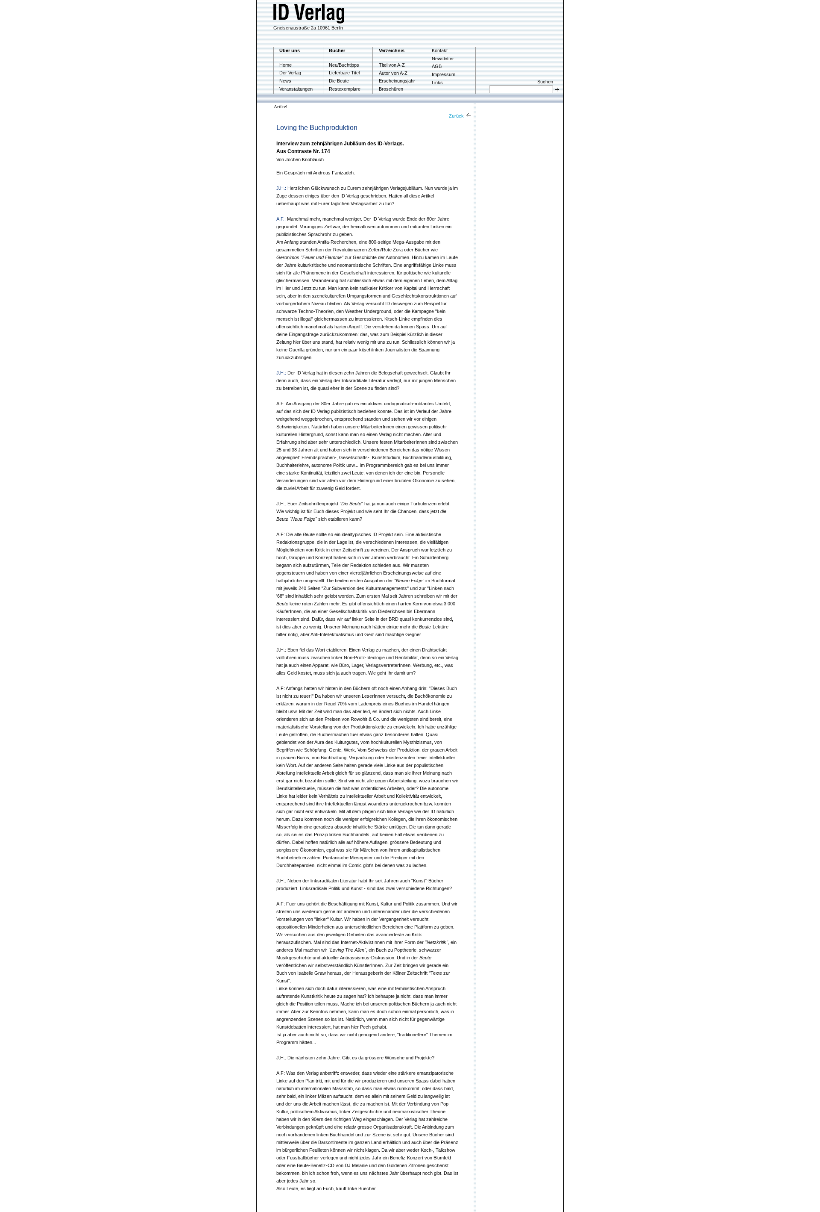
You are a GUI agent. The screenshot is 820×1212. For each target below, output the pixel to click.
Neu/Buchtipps (344, 65)
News (285, 80)
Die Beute (339, 80)
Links (437, 82)
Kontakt (440, 50)
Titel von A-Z (392, 65)
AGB (437, 66)
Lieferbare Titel (344, 72)
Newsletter (443, 58)
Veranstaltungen (296, 88)
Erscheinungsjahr (397, 80)
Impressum (443, 74)
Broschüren (391, 88)
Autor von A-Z (393, 73)
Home (285, 65)
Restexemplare (344, 88)
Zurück (457, 115)
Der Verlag (290, 72)
